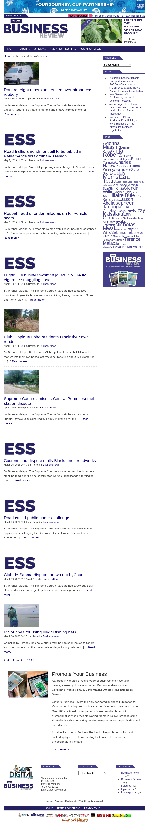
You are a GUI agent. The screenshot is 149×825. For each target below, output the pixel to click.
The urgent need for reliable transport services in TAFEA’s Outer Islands (123, 81)
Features (23, 48)
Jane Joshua (115, 200)
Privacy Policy (92, 808)
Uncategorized (129, 792)
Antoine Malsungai (121, 159)
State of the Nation (123, 236)
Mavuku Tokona (114, 223)
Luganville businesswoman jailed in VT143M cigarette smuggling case (45, 277)
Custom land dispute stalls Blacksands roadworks (50, 460)
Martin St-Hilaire (124, 218)
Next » (30, 659)
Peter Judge (120, 229)
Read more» (11, 114)
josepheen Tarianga (118, 204)
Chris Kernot (123, 166)
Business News (90, 48)
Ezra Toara (116, 179)
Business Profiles (63, 48)
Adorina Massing (112, 145)
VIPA (113, 247)
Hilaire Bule (122, 195)
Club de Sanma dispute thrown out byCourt (44, 575)
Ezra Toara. (122, 182)
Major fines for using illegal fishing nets (40, 632)
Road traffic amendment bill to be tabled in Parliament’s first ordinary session (43, 153)
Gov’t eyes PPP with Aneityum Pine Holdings (122, 119)
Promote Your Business (79, 674)
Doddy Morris (114, 174)
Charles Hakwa (117, 164)
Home (9, 48)
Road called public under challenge (36, 517)
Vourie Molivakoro (130, 247)
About (49, 808)
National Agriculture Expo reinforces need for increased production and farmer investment (125, 109)
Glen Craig (116, 188)
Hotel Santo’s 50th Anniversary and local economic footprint (121, 97)
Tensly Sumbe (115, 239)
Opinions (40, 48)
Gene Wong (119, 184)
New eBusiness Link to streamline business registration (121, 127)
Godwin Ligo (122, 192)
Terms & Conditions (68, 808)
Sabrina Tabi (122, 232)
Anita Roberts (113, 153)
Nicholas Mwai (119, 226)
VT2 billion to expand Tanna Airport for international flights (125, 89)
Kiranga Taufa (124, 211)
